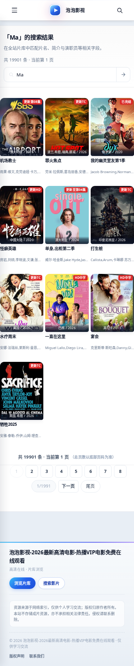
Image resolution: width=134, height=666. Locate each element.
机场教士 (8, 160)
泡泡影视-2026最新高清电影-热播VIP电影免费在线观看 (65, 556)
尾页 (90, 486)
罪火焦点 (53, 160)
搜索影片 (51, 583)
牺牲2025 (8, 424)
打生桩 (97, 248)
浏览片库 (22, 583)
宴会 (95, 336)
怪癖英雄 (8, 248)
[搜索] (119, 10)
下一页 (68, 486)
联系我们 (36, 656)
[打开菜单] (14, 10)
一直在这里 (55, 336)
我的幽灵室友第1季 (108, 160)
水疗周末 (8, 336)
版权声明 (16, 656)
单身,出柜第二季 (60, 248)
